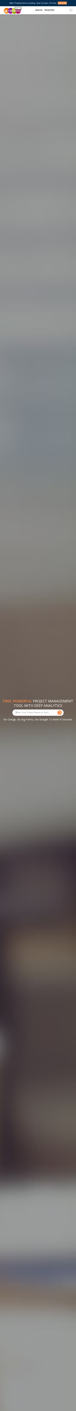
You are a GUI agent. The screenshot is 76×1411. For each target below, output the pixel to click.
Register (49, 10)
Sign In (38, 10)
